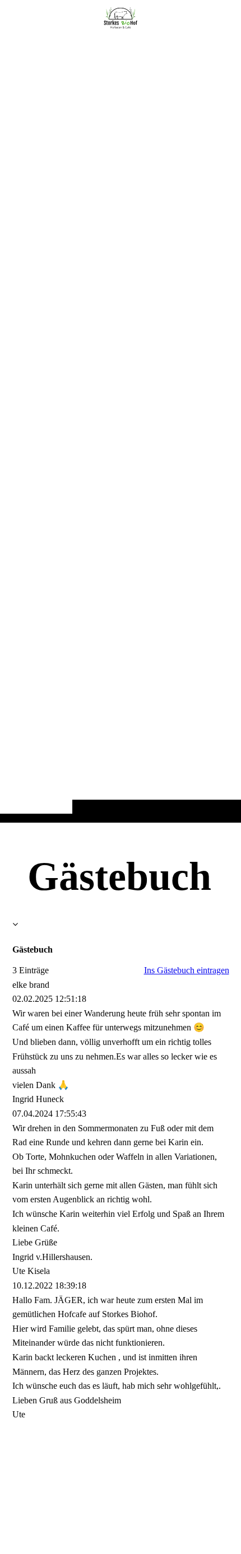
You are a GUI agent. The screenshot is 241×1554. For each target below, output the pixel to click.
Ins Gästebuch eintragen (186, 970)
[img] (120, 433)
